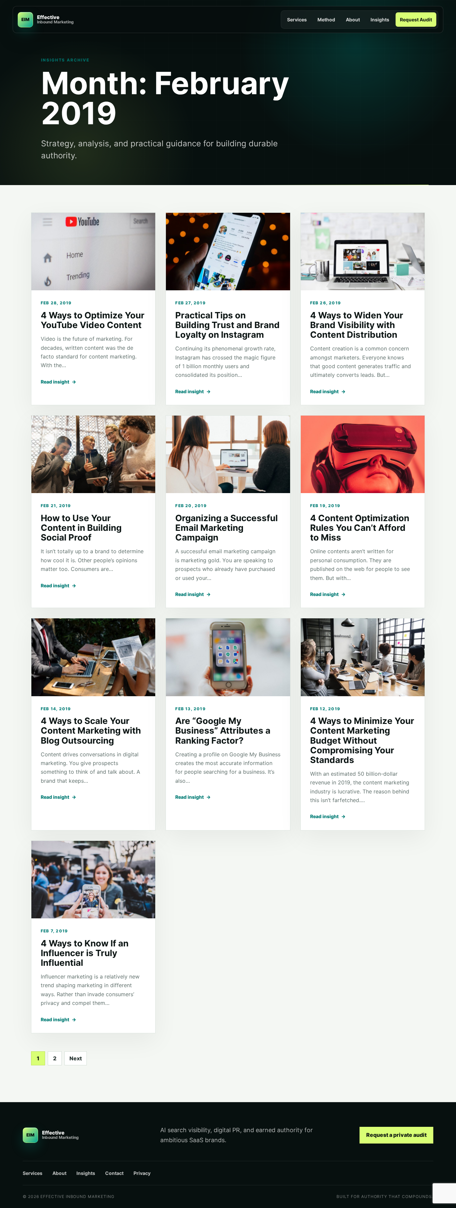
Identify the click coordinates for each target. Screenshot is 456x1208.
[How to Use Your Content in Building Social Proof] (93, 454)
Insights (380, 19)
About (353, 19)
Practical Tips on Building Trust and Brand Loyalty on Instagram (227, 325)
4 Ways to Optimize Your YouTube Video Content (93, 320)
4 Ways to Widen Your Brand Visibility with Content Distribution (356, 325)
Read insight (58, 382)
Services (297, 19)
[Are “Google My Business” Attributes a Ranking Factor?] (228, 657)
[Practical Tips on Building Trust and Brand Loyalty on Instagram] (228, 251)
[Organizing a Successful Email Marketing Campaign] (228, 454)
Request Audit (416, 19)
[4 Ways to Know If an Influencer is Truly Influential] (93, 879)
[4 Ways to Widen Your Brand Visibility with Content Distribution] (363, 251)
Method (326, 19)
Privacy (142, 1173)
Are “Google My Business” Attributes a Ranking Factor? (222, 730)
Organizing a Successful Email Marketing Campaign (226, 528)
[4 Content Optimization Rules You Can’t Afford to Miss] (363, 454)
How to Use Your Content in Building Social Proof (81, 528)
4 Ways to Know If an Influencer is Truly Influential (85, 953)
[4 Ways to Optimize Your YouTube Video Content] (93, 251)
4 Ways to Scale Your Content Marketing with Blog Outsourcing (91, 730)
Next (75, 1058)
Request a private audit (396, 1134)
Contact (114, 1173)
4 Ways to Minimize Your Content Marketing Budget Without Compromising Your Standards (362, 740)
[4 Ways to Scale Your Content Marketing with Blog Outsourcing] (93, 657)
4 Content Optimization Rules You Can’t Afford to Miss (359, 528)
